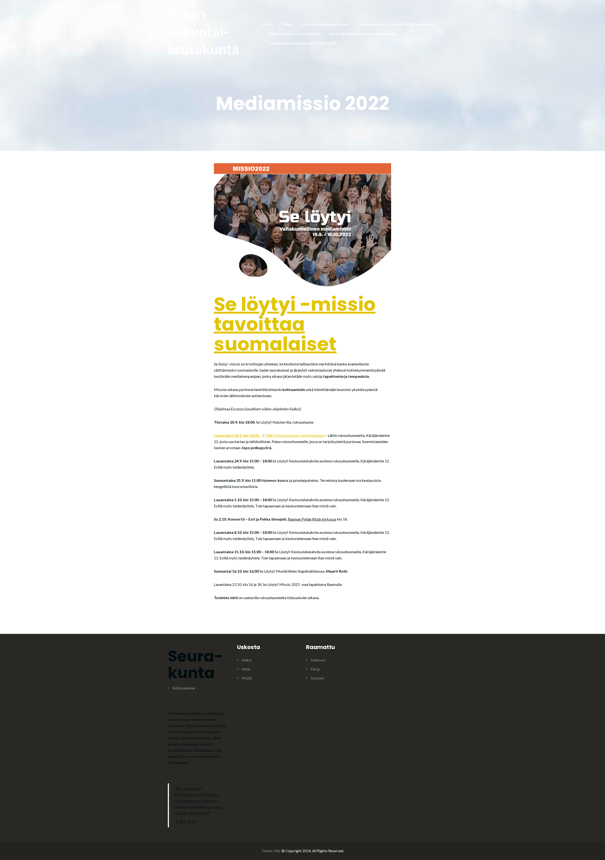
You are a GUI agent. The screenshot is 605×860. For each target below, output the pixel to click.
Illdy (277, 851)
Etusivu (266, 24)
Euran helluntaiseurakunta (325, 24)
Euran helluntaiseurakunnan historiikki (363, 33)
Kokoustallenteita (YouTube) (294, 33)
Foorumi (317, 678)
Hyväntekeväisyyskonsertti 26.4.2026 (302, 43)
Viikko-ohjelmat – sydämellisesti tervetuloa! (397, 24)
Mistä (246, 678)
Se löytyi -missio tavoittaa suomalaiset (295, 324)
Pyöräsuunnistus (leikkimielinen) (269, 435)
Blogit (287, 24)
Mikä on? (318, 660)
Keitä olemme (184, 688)
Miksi (246, 660)
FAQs (315, 669)
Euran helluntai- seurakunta (203, 31)
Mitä (246, 669)
